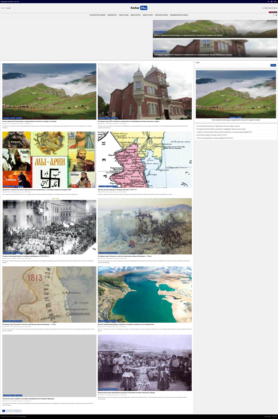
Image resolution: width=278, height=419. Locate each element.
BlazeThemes (23, 416)
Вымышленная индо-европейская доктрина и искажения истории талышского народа (126, 392)
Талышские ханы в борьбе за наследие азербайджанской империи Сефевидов (28, 399)
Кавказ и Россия (148, 15)
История (163, 31)
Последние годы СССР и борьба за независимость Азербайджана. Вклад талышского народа (193, 55)
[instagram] (3, 8)
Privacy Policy (267, 416)
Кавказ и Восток (136, 15)
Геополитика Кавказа (161, 15)
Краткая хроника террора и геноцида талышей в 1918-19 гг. (117, 190)
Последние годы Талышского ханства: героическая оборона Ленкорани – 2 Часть (125, 256)
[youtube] (9, 8)
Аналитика (157, 31)
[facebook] (1, 8)
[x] (5, 8)
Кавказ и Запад (123, 15)
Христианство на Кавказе (97, 15)
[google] (7, 8)
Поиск (198, 62)
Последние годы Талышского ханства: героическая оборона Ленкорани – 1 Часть (29, 324)
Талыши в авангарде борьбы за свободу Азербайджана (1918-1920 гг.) (25, 256)
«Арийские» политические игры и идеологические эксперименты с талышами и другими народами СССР (36, 190)
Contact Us (274, 416)
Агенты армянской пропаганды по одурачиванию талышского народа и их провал (188, 35)
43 (16, 411)
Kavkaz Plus (7, 123)
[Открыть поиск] (273, 15)
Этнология (19, 118)
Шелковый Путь (112, 15)
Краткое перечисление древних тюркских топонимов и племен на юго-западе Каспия (126, 324)
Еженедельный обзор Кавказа (179, 15)
